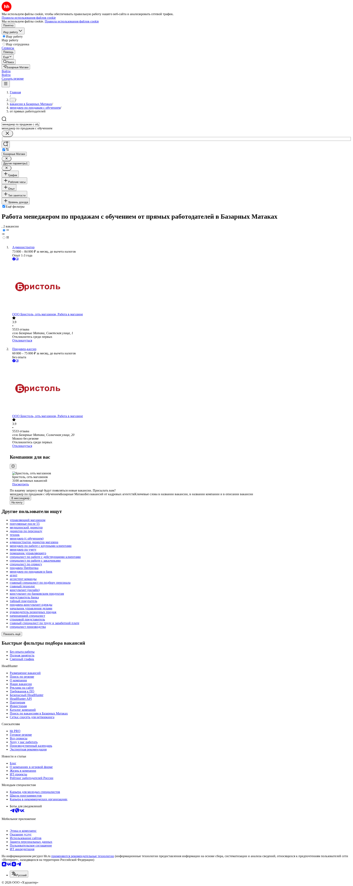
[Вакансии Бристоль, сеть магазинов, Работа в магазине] (180, 287)
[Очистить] (7, 133)
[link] (9, 61)
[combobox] (20, 124)
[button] (6, 71)
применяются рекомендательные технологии (82, 856)
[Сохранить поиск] (6, 144)
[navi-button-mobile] (6, 84)
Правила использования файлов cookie (72, 21)
